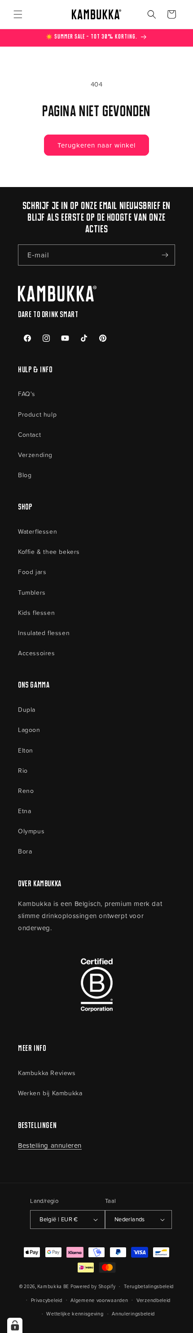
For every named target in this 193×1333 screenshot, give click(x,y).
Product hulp (37, 414)
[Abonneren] (165, 255)
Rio (23, 770)
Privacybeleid (46, 1300)
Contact (29, 434)
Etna (24, 810)
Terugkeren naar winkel (96, 145)
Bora (25, 851)
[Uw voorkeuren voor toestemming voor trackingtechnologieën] (14, 1325)
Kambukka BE (53, 1286)
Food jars (32, 571)
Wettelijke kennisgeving (74, 1313)
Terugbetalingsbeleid (149, 1286)
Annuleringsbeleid (133, 1313)
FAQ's (26, 393)
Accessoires (36, 653)
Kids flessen (36, 612)
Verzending (35, 454)
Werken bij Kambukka (50, 1093)
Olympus (31, 831)
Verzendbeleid (153, 1300)
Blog (24, 474)
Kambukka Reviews (47, 1072)
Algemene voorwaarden (99, 1300)
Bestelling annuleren (50, 1145)
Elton (25, 750)
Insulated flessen (44, 632)
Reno (26, 790)
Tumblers (32, 592)
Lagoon (29, 729)
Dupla (26, 709)
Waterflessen (37, 531)
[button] (18, 14)
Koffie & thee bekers (49, 551)
